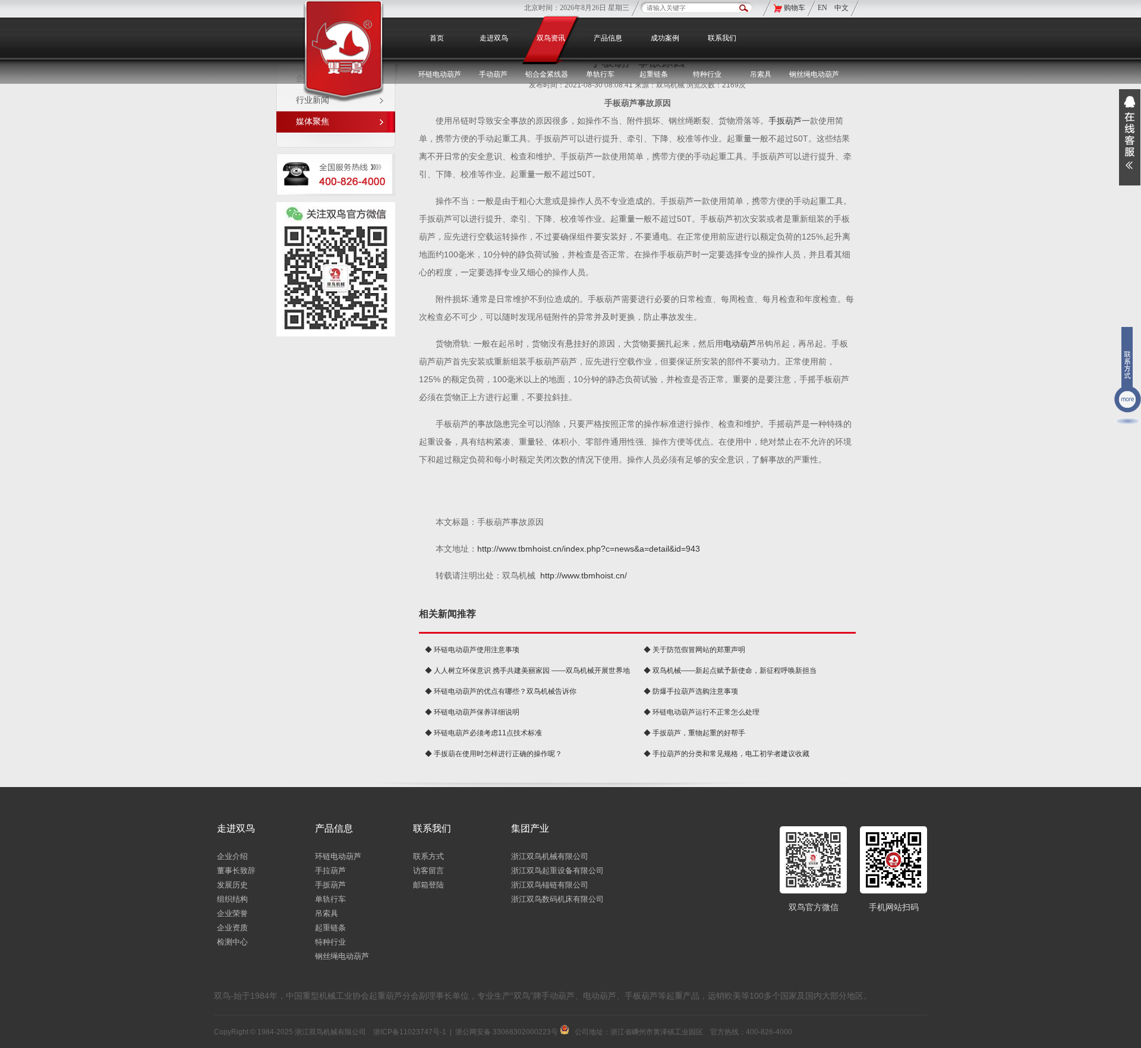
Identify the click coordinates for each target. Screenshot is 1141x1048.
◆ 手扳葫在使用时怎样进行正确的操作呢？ (493, 754)
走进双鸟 (494, 38)
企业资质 (232, 927)
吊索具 (760, 74)
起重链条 (330, 927)
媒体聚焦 (312, 121)
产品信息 (608, 38)
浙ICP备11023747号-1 (409, 1032)
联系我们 (722, 38)
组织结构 (232, 899)
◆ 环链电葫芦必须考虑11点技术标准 (483, 733)
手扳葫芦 (785, 120)
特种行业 (330, 941)
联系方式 (428, 856)
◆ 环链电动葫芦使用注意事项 (472, 650)
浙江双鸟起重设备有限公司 (557, 870)
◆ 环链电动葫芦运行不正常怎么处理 (701, 712)
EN (823, 8)
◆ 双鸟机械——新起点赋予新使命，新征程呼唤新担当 (730, 670)
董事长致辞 (236, 870)
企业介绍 (232, 856)
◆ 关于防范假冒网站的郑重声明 (694, 650)
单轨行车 (330, 899)
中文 (841, 8)
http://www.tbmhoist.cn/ (583, 575)
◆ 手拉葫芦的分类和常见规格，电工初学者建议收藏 (726, 754)
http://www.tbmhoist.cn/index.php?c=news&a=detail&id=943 (588, 548)
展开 (1129, 137)
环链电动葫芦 (338, 856)
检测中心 (232, 941)
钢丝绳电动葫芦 (814, 74)
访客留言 (428, 870)
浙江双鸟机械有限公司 (549, 856)
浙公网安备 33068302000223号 (507, 1032)
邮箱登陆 (428, 884)
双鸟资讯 (551, 38)
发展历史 (232, 884)
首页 (437, 38)
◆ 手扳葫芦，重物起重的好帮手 (694, 733)
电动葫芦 (740, 343)
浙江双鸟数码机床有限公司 (557, 899)
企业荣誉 (232, 913)
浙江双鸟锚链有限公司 (549, 884)
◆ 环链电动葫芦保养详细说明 (472, 712)
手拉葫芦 (330, 870)
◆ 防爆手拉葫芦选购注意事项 (691, 691)
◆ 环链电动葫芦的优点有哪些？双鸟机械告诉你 (500, 691)
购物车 (794, 8)
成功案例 (665, 38)
